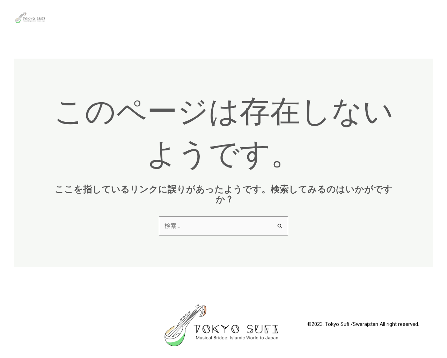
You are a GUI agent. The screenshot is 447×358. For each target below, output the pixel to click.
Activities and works (325, 17)
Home (378, 17)
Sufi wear (412, 17)
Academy (268, 17)
